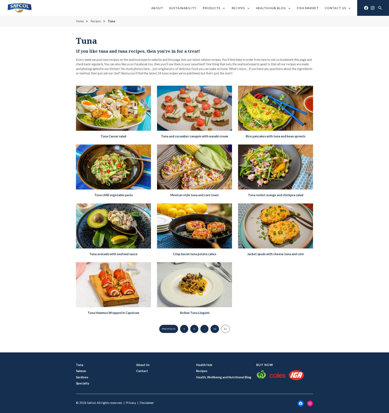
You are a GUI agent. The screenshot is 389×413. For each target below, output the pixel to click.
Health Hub (204, 365)
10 (214, 328)
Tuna (79, 365)
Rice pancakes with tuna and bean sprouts (275, 136)
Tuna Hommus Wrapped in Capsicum (113, 313)
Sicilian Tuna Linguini (194, 313)
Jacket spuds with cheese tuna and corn (275, 254)
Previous (168, 328)
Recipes (96, 21)
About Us (143, 365)
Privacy (131, 402)
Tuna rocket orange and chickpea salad (275, 195)
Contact (142, 371)
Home (80, 21)
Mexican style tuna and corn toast (194, 195)
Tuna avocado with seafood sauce (113, 254)
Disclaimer (147, 402)
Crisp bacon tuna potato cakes (194, 254)
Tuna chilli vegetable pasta (113, 195)
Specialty (82, 383)
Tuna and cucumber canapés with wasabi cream (194, 136)
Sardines (82, 377)
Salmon (81, 371)
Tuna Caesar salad (113, 136)
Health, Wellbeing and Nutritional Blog (223, 377)
